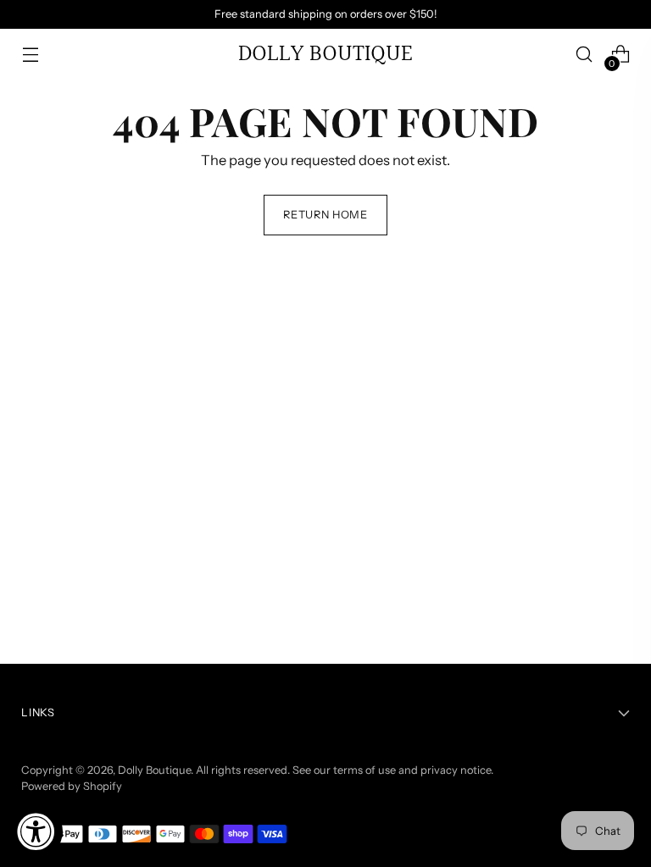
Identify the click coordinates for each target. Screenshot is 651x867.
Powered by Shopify (71, 786)
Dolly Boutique (154, 770)
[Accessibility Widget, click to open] (35, 831)
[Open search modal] (584, 54)
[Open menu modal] (30, 54)
